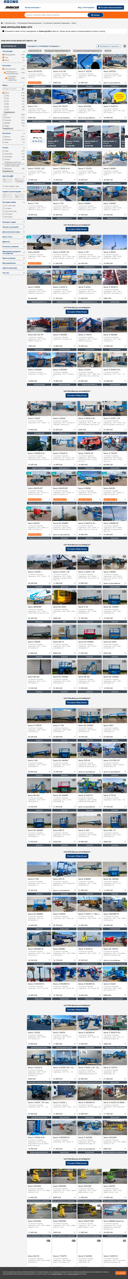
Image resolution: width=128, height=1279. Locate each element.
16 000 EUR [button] (83, 535)
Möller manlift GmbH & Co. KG (39, 1152)
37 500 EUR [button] (108, 535)
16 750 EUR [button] (108, 807)
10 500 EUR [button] (57, 772)
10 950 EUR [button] (83, 737)
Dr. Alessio (90, 86)
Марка (4, 85)
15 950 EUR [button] (32, 925)
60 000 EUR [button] (108, 465)
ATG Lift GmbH (89, 1152)
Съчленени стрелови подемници (56, 23)
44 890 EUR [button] (57, 1079)
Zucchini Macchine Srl (114, 267)
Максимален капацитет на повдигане (11, 252)
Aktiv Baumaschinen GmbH (115, 999)
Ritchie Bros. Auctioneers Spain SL (39, 267)
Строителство (10, 23)
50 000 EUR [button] (32, 215)
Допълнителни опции (11, 232)
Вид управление (9, 263)
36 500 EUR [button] (32, 618)
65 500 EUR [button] (108, 737)
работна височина (9, 268)
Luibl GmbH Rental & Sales (39, 1117)
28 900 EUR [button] (108, 1232)
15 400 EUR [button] (32, 995)
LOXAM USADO (114, 302)
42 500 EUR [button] (32, 890)
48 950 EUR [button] (32, 298)
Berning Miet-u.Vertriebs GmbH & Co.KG (40, 1082)
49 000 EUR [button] (83, 381)
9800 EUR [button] (107, 1044)
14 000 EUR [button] (83, 465)
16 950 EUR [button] (57, 688)
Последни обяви (9, 202)
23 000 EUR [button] (108, 263)
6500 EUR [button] (82, 430)
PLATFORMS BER (115, 384)
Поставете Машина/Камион (111, 7)
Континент (6, 133)
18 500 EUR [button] (108, 118)
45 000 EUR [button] (83, 83)
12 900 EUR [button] (83, 925)
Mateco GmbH (64, 929)
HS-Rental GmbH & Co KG (114, 1236)
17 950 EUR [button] (83, 653)
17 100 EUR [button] (108, 1114)
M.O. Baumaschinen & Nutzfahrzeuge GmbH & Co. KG (94, 929)
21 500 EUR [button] (57, 263)
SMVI (64, 622)
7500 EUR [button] (32, 346)
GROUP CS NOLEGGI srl (39, 121)
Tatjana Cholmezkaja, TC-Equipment (115, 964)
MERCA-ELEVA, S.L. (64, 267)
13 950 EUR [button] (32, 688)
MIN (4, 179)
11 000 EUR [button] (57, 1044)
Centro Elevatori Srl (39, 183)
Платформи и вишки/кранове (29, 23)
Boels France (89, 538)
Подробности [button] (9, 112)
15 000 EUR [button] (83, 1114)
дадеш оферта (34, 83)
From (4, 194)
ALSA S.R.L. (64, 86)
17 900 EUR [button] (57, 1114)
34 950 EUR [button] (57, 737)
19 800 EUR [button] (32, 180)
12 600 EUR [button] (83, 995)
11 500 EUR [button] (57, 1149)
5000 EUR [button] (107, 298)
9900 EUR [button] (57, 1232)
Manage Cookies (57, 1274)
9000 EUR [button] (57, 83)
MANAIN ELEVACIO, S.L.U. (39, 218)
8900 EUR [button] (107, 1149)
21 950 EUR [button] (83, 298)
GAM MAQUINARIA (64, 349)
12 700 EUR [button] (57, 995)
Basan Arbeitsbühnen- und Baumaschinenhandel (42, 1201)
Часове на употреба (10, 227)
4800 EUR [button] (57, 618)
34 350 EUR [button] (32, 960)
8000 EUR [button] (107, 995)
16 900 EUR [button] (108, 381)
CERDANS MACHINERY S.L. (90, 384)
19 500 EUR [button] (57, 180)
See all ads (38, 141)
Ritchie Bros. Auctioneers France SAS (39, 503)
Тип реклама (7, 51)
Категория (6, 65)
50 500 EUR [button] (32, 737)
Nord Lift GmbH (64, 1117)
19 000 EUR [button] (57, 346)
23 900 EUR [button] (83, 1079)
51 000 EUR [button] (32, 653)
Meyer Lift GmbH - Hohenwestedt (115, 1047)
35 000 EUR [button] (83, 346)
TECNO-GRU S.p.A (64, 121)
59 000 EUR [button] (83, 180)
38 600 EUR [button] (108, 925)
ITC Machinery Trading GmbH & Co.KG (89, 1082)
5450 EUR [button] (57, 842)
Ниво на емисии (8, 258)
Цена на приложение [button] (112, 83)
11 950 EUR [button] (32, 842)
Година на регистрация (11, 191)
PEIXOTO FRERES (115, 587)
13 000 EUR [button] (57, 465)
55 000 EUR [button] (57, 215)
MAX (16, 179)
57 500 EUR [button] (108, 1079)
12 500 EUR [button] (32, 465)
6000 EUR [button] (57, 653)
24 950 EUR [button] (108, 215)
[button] (13, 46)
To (15, 194)
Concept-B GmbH (115, 929)
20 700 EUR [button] (57, 925)
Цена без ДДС (7, 176)
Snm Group (64, 538)
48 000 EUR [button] (32, 772)
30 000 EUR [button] (108, 180)
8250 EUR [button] (107, 653)
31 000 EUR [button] (83, 890)
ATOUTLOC (89, 622)
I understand (121, 1273)
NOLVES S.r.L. (115, 86)
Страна (5, 147)
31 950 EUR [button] (83, 215)
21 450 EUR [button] (57, 298)
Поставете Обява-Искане (77, 229)
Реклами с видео (9, 222)
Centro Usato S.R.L (114, 121)
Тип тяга (5, 273)
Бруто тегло (7, 237)
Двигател (6, 242)
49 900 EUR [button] (32, 1114)
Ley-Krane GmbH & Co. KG (89, 964)
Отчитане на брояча (10, 246)
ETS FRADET (39, 587)
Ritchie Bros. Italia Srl (39, 86)
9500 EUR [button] (32, 118)
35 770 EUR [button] (57, 960)
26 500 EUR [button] (32, 583)
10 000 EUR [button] (32, 1044)
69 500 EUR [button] (83, 263)
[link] (39, 61)
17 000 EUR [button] (57, 583)
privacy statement (73, 1274)
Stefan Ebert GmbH (64, 1082)
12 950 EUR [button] (108, 618)
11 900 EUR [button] (83, 1197)
